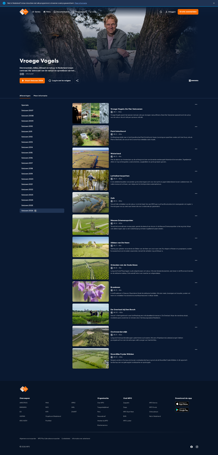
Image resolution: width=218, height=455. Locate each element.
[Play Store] (182, 410)
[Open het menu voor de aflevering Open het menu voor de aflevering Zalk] (196, 193)
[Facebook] (191, 447)
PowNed (48, 421)
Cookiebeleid (66, 438)
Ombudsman (153, 412)
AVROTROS (23, 403)
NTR (47, 412)
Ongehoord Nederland (53, 416)
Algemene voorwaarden (28, 438)
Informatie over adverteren (81, 438)
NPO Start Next (128, 412)
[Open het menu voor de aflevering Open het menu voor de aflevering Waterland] (196, 149)
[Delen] (77, 80)
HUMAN (22, 416)
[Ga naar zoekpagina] (161, 12)
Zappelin (126, 403)
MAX (47, 403)
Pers (98, 412)
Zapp (125, 407)
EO (21, 412)
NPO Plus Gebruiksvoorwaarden (49, 438)
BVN (124, 416)
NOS (47, 407)
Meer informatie (81, 3)
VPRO (73, 403)
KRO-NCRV (23, 421)
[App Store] (182, 403)
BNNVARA (23, 407)
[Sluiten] (214, 3)
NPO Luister (127, 421)
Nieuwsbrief (101, 416)
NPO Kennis (153, 403)
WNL (73, 407)
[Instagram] (197, 447)
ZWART (74, 412)
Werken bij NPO (102, 421)
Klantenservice (102, 425)
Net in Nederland (155, 416)
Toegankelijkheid (103, 407)
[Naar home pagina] (24, 12)
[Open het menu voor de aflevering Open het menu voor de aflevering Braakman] (196, 282)
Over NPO (100, 403)
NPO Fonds (153, 407)
